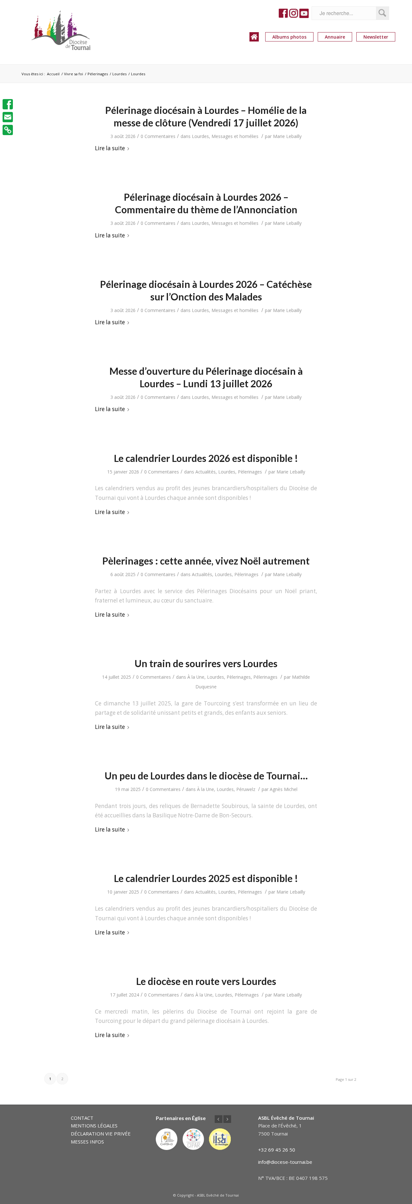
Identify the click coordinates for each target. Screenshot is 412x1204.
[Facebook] (7, 104)
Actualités (205, 472)
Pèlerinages (250, 472)
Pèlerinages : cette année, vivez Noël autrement (206, 560)
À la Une (195, 677)
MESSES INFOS (87, 1141)
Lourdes (200, 136)
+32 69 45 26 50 (276, 1149)
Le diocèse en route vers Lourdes (206, 981)
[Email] (7, 117)
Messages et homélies (234, 136)
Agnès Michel (283, 789)
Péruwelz (245, 789)
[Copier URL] (7, 130)
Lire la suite (110, 148)
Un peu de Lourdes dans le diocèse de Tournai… (206, 775)
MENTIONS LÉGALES (94, 1125)
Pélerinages (265, 677)
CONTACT (82, 1118)
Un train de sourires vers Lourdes (206, 663)
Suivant (227, 1119)
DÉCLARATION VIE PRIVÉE (101, 1133)
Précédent (218, 1119)
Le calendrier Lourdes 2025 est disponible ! (206, 878)
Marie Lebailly (287, 136)
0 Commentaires (158, 136)
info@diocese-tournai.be (285, 1162)
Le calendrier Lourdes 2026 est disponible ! (206, 458)
